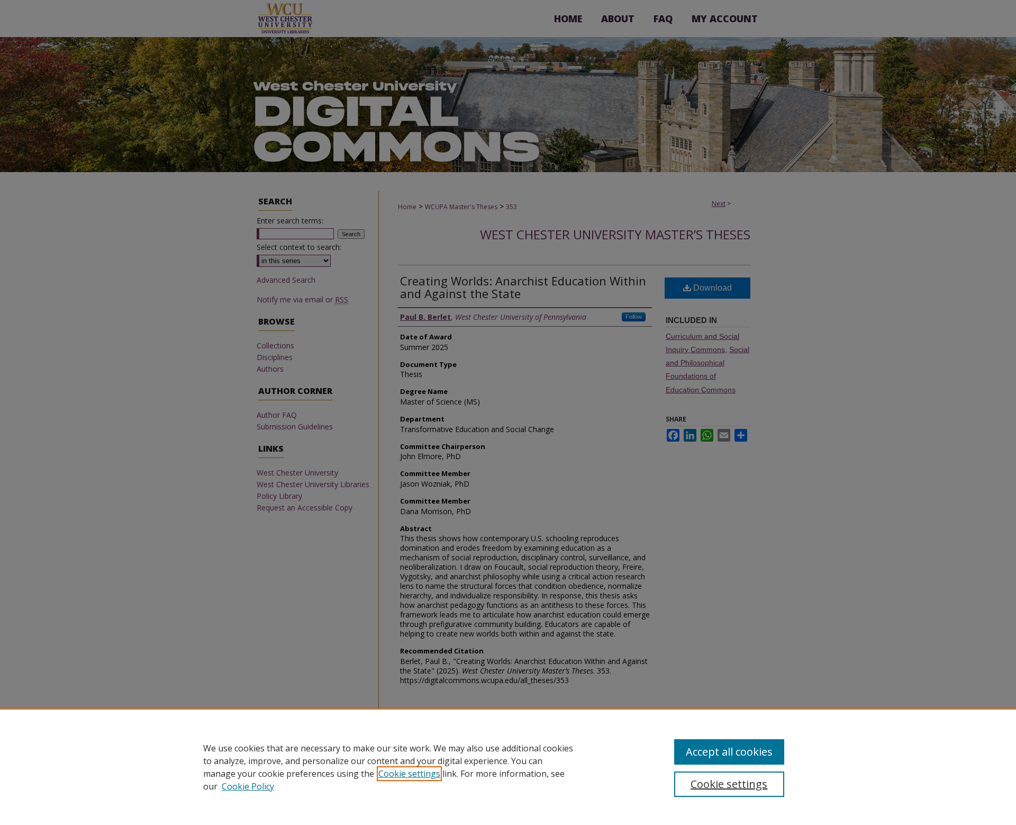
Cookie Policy (248, 786)
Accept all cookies (729, 752)
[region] (508, 767)
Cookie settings (409, 773)
